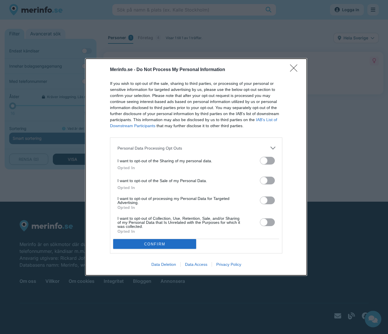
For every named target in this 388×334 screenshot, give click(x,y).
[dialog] (196, 167)
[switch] (267, 161)
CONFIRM (154, 244)
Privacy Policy (228, 264)
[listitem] (196, 148)
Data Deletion (163, 264)
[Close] (295, 69)
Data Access (196, 264)
